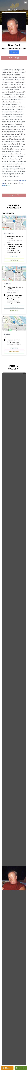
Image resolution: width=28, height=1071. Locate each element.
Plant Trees (14, 260)
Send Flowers (14, 352)
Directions (14, 256)
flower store (6, 185)
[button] (14, 221)
